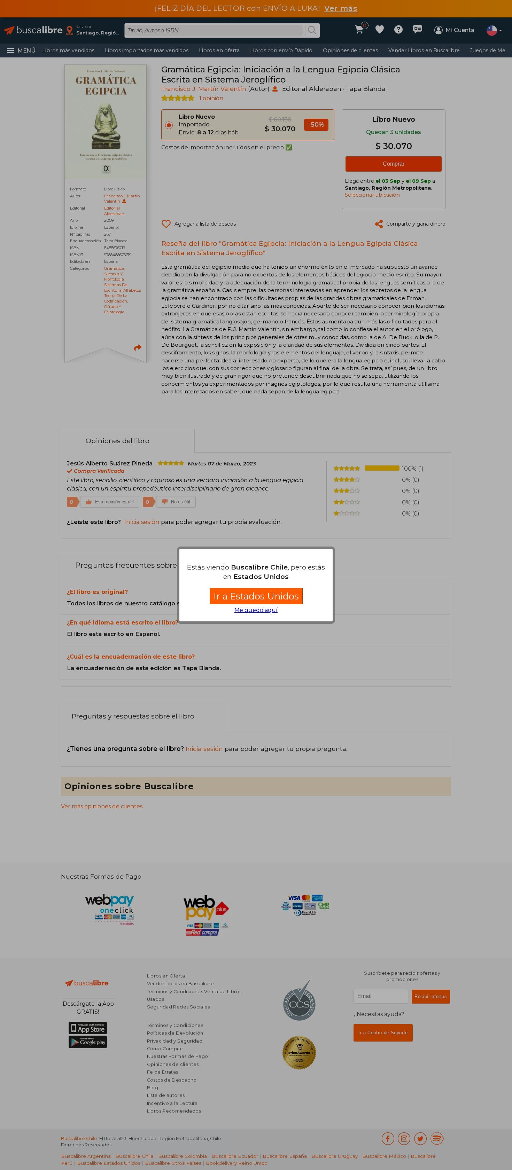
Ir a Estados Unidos (256, 596)
